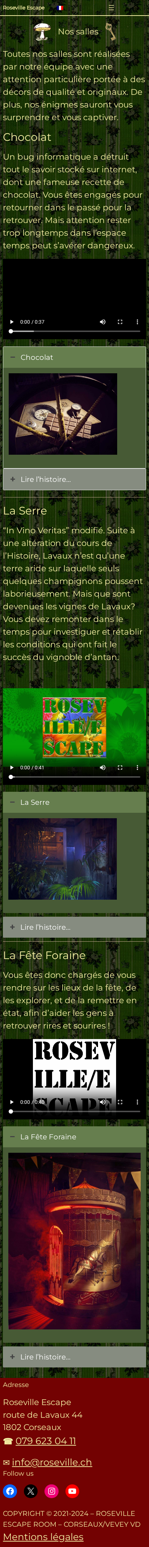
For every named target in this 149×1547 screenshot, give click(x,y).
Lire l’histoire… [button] (46, 479)
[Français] (62, 8)
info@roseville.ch (52, 1462)
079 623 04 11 (46, 1440)
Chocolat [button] (37, 357)
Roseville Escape (23, 7)
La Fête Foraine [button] (48, 1136)
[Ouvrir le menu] (111, 7)
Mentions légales (43, 1536)
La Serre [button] (35, 802)
